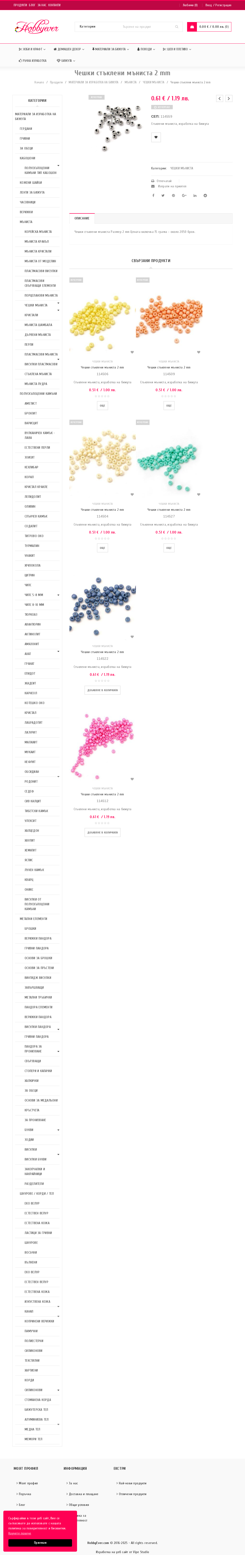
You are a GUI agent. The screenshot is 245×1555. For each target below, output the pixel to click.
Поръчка (25, 1494)
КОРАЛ (29, 477)
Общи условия (79, 1505)
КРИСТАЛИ (31, 315)
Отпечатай (164, 181)
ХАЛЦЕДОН (32, 831)
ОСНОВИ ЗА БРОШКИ (38, 958)
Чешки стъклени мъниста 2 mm (102, 367)
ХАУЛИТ (30, 840)
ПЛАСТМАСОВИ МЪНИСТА (41, 354)
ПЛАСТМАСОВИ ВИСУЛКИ (41, 271)
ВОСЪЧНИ (31, 1253)
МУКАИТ (30, 752)
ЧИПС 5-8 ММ (34, 595)
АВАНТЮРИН (33, 624)
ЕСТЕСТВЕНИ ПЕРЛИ (37, 448)
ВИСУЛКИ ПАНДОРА (38, 1027)
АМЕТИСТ (31, 404)
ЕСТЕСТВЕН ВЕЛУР (36, 1213)
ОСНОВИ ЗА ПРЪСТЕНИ (39, 968)
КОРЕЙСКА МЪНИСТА (38, 232)
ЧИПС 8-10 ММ (34, 605)
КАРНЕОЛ (31, 693)
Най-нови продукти (132, 1483)
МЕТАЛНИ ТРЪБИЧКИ (38, 997)
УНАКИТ (30, 556)
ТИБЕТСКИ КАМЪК (36, 811)
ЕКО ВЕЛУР (32, 1203)
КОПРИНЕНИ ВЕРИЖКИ (39, 1321)
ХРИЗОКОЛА (32, 565)
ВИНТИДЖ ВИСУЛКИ (38, 978)
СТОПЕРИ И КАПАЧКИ (38, 1071)
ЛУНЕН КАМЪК (34, 870)
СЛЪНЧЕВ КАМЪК (36, 516)
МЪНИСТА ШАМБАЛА (38, 325)
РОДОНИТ (31, 782)
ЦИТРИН (30, 575)
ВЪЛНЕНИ (31, 1262)
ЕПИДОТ (30, 673)
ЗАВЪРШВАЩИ (34, 988)
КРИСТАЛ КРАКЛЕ (36, 487)
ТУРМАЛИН (32, 546)
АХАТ (28, 654)
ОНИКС (29, 890)
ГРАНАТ (29, 664)
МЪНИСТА (131, 82)
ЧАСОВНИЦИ (27, 202)
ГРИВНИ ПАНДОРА (37, 948)
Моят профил (28, 1483)
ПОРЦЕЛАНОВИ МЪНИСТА (41, 295)
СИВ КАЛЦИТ (33, 801)
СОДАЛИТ (31, 526)
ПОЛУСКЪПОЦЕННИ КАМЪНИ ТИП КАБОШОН (41, 170)
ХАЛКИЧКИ (32, 1081)
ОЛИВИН (30, 507)
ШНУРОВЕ (31, 1243)
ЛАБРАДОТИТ (34, 723)
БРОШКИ (30, 929)
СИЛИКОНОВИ (34, 1351)
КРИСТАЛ (30, 713)
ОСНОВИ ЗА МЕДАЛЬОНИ (41, 1100)
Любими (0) (190, 5)
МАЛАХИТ (31, 742)
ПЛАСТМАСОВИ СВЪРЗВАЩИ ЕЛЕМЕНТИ (40, 283)
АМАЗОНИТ (32, 644)
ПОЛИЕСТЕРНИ (34, 1341)
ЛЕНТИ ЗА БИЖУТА (32, 192)
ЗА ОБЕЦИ (26, 148)
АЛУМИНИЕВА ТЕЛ (37, 1419)
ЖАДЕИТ (30, 683)
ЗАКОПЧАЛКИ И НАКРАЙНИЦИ (35, 1171)
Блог (32, 5)
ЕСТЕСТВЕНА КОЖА (37, 1223)
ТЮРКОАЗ (31, 615)
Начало (39, 82)
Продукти (20, 5)
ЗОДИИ (29, 1140)
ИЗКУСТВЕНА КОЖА (37, 1302)
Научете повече (19, 1533)
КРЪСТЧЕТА (32, 1110)
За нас (42, 5)
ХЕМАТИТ (30, 850)
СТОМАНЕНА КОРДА (38, 1400)
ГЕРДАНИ (26, 129)
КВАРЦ (29, 880)
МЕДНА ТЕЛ (32, 1429)
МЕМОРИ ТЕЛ (34, 1439)
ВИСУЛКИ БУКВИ (35, 1159)
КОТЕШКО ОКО (35, 703)
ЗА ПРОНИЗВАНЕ (35, 1120)
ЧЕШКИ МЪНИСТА (153, 82)
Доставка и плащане (84, 1494)
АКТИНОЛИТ (32, 634)
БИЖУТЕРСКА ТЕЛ (36, 1410)
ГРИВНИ (25, 139)
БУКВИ (29, 1130)
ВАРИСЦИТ (31, 423)
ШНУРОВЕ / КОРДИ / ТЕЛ (37, 1194)
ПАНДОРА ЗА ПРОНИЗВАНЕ (33, 1048)
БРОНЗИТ (31, 413)
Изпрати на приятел (171, 186)
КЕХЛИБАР (31, 467)
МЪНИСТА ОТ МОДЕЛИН (40, 261)
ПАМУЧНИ (31, 1331)
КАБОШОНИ (27, 158)
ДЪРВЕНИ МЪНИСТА (38, 335)
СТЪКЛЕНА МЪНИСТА (38, 374)
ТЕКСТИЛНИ (32, 1361)
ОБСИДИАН (32, 772)
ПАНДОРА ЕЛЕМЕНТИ (38, 1007)
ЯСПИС (29, 860)
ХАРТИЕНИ (31, 1370)
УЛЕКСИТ (30, 821)
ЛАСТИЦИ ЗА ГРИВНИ (38, 1233)
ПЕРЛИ (29, 345)
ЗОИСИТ (30, 457)
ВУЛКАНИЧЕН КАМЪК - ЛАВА (40, 435)
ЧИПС (28, 585)
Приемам (40, 1542)
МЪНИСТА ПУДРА (36, 384)
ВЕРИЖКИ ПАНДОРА (38, 938)
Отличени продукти (132, 1494)
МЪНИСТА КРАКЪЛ (37, 242)
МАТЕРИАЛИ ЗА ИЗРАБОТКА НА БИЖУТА (93, 82)
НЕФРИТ (30, 762)
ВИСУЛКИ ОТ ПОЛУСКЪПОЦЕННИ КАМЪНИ (37, 904)
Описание (82, 218)
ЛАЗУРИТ (31, 732)
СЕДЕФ (29, 791)
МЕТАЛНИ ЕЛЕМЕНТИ (33, 919)
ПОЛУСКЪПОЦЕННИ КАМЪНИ (38, 394)
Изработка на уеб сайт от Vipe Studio (122, 1552)
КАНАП (29, 1311)
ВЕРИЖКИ (26, 212)
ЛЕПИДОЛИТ (33, 497)
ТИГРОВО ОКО (34, 536)
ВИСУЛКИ (31, 1150)
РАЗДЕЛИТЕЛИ (34, 1184)
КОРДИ (29, 1380)
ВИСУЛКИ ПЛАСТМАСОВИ (41, 364)
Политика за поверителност (77, 1518)
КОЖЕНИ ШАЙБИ (31, 183)
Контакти (54, 5)
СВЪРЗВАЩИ (33, 1061)
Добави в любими (156, 137)
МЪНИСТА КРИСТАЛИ (38, 251)
